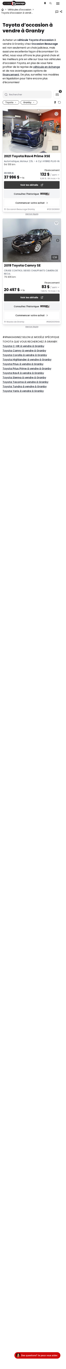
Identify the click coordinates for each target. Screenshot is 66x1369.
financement (11, 74)
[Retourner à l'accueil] (2, 9)
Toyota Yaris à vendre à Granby (23, 391)
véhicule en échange (46, 67)
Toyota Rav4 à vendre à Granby (23, 373)
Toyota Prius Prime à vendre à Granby (27, 368)
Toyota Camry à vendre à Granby (24, 350)
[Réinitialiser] (59, 102)
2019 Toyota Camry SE (22, 266)
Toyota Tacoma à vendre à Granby (25, 382)
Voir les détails (29, 185)
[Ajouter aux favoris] (56, 114)
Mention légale (31, 214)
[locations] (45, 3)
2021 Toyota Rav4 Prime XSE (27, 156)
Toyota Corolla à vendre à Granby (25, 355)
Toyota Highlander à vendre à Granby (27, 359)
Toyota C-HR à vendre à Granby (23, 346)
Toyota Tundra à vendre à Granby (25, 386)
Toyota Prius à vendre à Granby (23, 364)
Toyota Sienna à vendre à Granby (24, 377)
